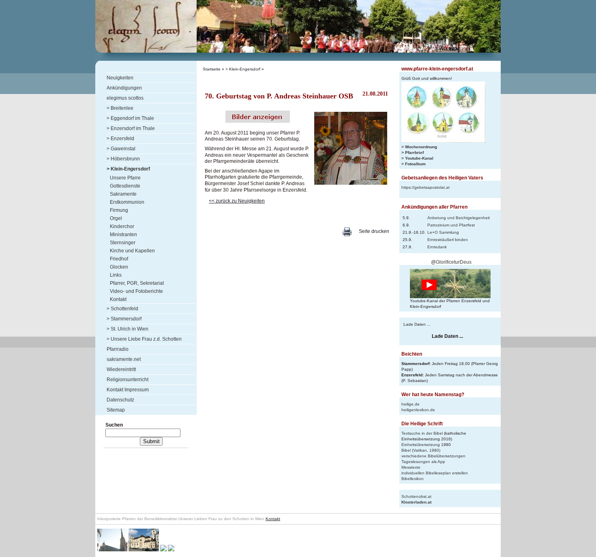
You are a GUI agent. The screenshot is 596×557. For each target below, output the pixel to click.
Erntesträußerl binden (447, 239)
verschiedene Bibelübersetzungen (433, 456)
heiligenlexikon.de (418, 410)
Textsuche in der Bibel (422, 433)
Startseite (212, 69)
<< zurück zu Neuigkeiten (237, 201)
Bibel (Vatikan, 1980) (420, 450)
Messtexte (410, 467)
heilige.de (410, 404)
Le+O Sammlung (443, 232)
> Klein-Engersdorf (242, 69)
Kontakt (273, 518)
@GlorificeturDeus (451, 262)
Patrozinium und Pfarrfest (451, 225)
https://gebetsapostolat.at (425, 187)
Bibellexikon (412, 478)
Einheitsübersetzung (420, 444)
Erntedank (437, 247)
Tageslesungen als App (423, 461)
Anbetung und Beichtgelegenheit (458, 218)
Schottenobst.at (416, 496)
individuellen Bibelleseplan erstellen (434, 473)
